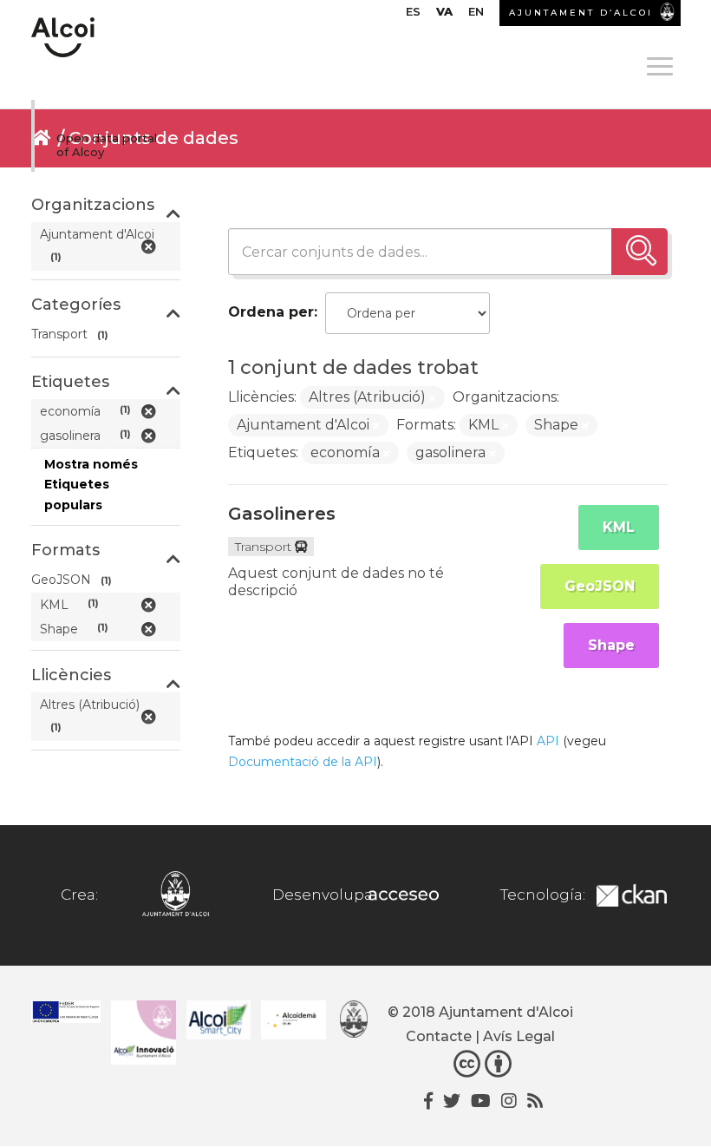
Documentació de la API (302, 762)
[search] (639, 251)
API (548, 741)
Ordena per (271, 312)
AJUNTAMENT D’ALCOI (581, 12)
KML (619, 527)
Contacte (439, 1036)
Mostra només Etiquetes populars (91, 485)
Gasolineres (282, 513)
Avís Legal (519, 1036)
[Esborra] (432, 398)
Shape (611, 645)
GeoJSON (599, 586)
